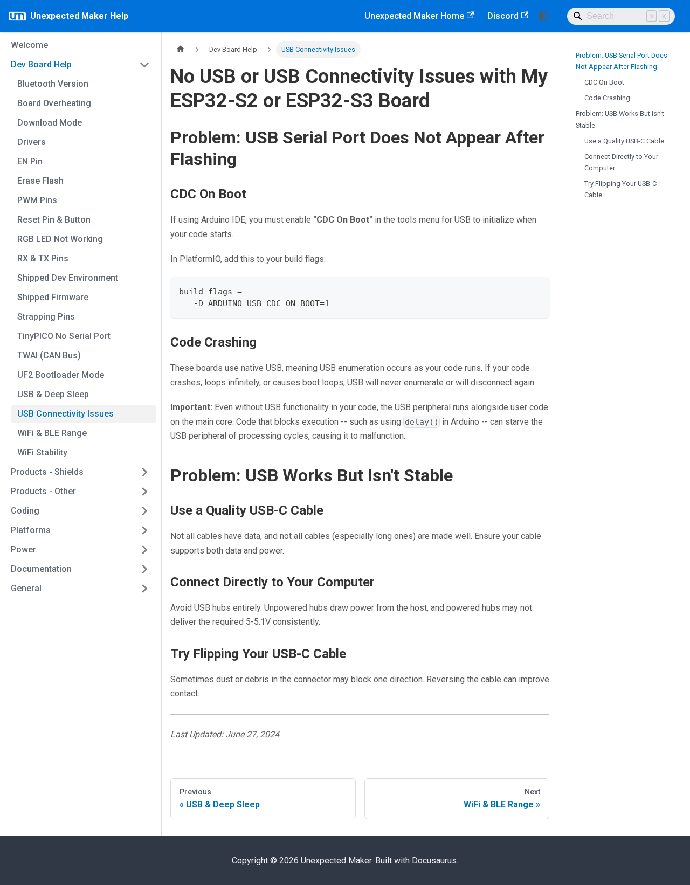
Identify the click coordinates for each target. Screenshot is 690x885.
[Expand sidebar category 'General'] (144, 588)
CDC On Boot (604, 82)
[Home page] (180, 49)
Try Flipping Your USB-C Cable (620, 189)
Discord (503, 16)
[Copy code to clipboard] (536, 290)
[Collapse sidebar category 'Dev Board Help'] (144, 64)
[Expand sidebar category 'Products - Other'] (144, 491)
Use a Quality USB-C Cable (624, 141)
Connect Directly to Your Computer (621, 162)
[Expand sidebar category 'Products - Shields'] (144, 472)
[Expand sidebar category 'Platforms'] (144, 530)
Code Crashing (607, 98)
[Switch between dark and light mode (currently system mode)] (543, 16)
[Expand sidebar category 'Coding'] (144, 511)
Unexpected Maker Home (414, 16)
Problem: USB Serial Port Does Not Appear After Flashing (621, 61)
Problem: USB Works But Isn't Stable (620, 119)
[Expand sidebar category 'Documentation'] (144, 569)
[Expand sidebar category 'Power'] (144, 549)
